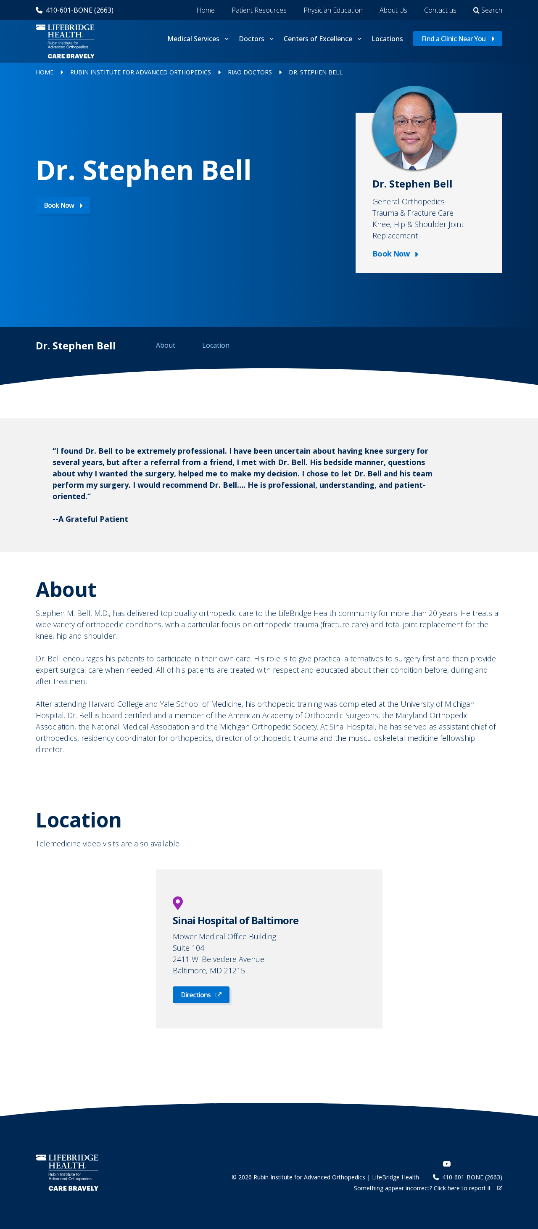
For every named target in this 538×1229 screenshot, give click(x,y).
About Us (393, 10)
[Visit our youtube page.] (446, 1164)
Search (491, 10)
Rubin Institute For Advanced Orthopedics (140, 72)
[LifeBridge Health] (69, 1172)
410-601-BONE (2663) (79, 10)
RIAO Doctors (250, 72)
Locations (387, 38)
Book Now (59, 205)
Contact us (440, 10)
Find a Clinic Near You (454, 38)
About (165, 345)
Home (205, 10)
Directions (196, 994)
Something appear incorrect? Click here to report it (423, 1188)
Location (215, 345)
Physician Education (333, 10)
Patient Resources (259, 10)
